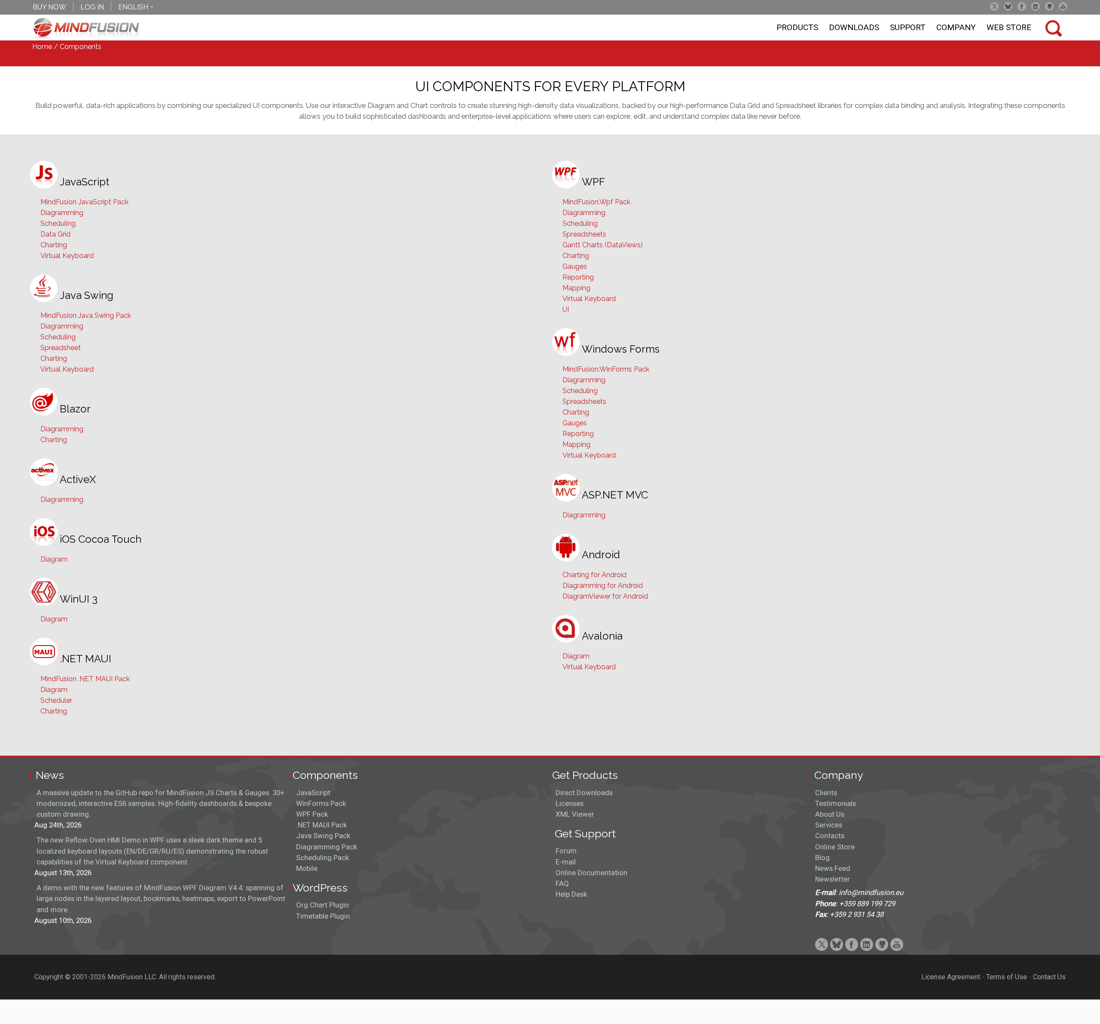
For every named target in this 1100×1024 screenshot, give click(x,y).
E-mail (566, 862)
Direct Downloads (584, 792)
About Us (829, 814)
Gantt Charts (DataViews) (602, 245)
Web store (1009, 27)
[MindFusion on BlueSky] (1008, 6)
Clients (826, 792)
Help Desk (571, 894)
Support (908, 27)
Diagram (53, 559)
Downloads (854, 27)
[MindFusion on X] (994, 6)
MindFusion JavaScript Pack (84, 202)
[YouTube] (1063, 6)
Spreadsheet (60, 348)
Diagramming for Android (602, 585)
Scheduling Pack (322, 857)
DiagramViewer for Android (605, 596)
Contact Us (1049, 977)
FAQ (562, 883)
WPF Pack (312, 814)
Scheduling (58, 223)
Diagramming (61, 213)
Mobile (307, 868)
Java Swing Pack (323, 835)
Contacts (829, 835)
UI (565, 309)
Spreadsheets (584, 234)
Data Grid (55, 234)
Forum (566, 850)
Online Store (835, 847)
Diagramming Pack (326, 847)
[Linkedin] (1035, 6)
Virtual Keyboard (67, 256)
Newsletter (832, 879)
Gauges (574, 266)
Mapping (576, 288)
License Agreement (950, 977)
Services (828, 825)
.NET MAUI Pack (321, 825)
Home (42, 47)
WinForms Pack (321, 803)
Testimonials (835, 803)
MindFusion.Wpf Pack (596, 202)
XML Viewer (575, 814)
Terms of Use (1006, 977)
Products (797, 27)
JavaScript (313, 792)
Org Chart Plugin (322, 905)
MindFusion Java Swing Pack (85, 315)
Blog (822, 857)
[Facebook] (1022, 6)
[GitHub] (1049, 6)
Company (956, 27)
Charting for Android (594, 575)
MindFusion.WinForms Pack (605, 369)
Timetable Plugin (323, 916)
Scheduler (56, 700)
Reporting (578, 277)
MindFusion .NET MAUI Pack (85, 679)
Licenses (570, 803)
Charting (53, 245)
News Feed (832, 868)
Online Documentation (591, 872)
